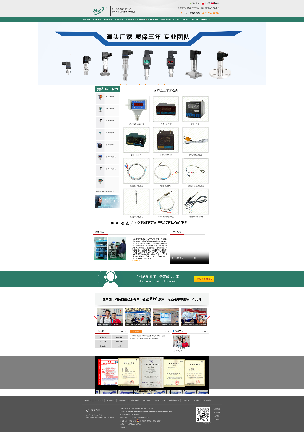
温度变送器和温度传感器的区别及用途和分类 (148, 336)
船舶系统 (119, 337)
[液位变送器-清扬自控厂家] (100, 112)
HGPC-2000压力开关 (136, 124)
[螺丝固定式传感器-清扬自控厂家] (136, 184)
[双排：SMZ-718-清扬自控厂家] (136, 153)
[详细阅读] (136, 261)
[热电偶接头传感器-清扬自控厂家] (195, 153)
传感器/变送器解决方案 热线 (188, 8)
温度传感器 (130, 19)
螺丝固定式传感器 (136, 186)
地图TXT (139, 424)
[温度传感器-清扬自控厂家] (100, 136)
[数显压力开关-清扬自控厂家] (100, 160)
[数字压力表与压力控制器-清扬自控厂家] (100, 184)
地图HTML (124, 424)
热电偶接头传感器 (196, 155)
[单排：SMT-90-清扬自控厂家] (195, 122)
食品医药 (103, 346)
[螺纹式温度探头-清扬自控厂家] (166, 184)
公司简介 (176, 19)
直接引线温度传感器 (195, 217)
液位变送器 (108, 19)
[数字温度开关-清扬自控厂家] (100, 172)
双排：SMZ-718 (136, 155)
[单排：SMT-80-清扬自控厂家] (166, 122)
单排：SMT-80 (166, 124)
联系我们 (204, 19)
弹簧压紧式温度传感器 (166, 217)
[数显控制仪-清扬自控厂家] (100, 148)
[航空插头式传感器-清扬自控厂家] (136, 215)
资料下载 (195, 19)
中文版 (207, 3)
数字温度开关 (166, 19)
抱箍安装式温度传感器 (196, 186)
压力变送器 (97, 19)
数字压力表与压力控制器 (105, 191)
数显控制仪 (141, 19)
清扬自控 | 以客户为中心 (210, 8)
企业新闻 (136, 331)
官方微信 (195, 3)
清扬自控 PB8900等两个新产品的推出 (145, 338)
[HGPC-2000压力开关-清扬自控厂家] (136, 122)
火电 (119, 346)
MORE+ (124, 331)
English (216, 3)
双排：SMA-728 (166, 155)
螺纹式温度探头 (166, 186)
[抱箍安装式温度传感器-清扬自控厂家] (195, 184)
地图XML (131, 424)
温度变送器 (119, 19)
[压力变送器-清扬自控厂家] (100, 100)
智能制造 (103, 337)
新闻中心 (186, 19)
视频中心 (207, 400)
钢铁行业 (119, 342)
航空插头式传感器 (136, 217)
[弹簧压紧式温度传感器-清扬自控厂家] (166, 215)
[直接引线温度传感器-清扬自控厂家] (195, 215)
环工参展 (179, 351)
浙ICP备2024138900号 (128, 421)
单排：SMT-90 (196, 124)
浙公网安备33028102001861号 (150, 421)
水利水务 (103, 342)
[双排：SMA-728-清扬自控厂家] (166, 153)
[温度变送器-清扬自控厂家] (100, 124)
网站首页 (86, 19)
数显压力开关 (153, 19)
